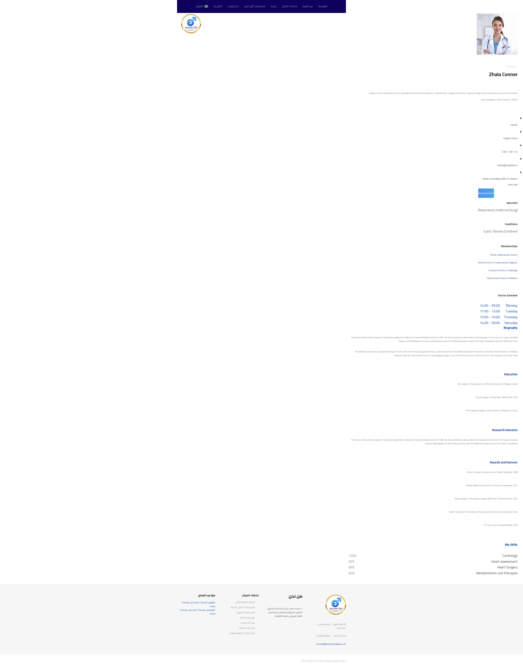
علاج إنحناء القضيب (246, 628)
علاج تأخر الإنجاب (247, 623)
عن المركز (307, 6)
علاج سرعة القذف (247, 617)
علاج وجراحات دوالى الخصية (243, 607)
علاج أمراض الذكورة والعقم (242, 633)
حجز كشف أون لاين (254, 6)
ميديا (274, 6)
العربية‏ (199, 6)
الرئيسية (322, 6)
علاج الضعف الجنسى (246, 612)
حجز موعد (233, 6)
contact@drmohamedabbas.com (331, 644)
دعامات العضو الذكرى (245, 602)
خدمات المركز (289, 6)
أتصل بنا (218, 6)
